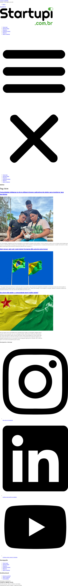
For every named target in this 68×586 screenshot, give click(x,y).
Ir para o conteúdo (4, 0)
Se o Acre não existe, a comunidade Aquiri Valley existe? (19, 293)
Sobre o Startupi (6, 34)
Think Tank (5, 27)
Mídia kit (5, 32)
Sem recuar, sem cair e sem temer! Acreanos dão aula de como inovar (24, 249)
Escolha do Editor (6, 31)
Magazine (5, 30)
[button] (34, 104)
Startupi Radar (6, 28)
